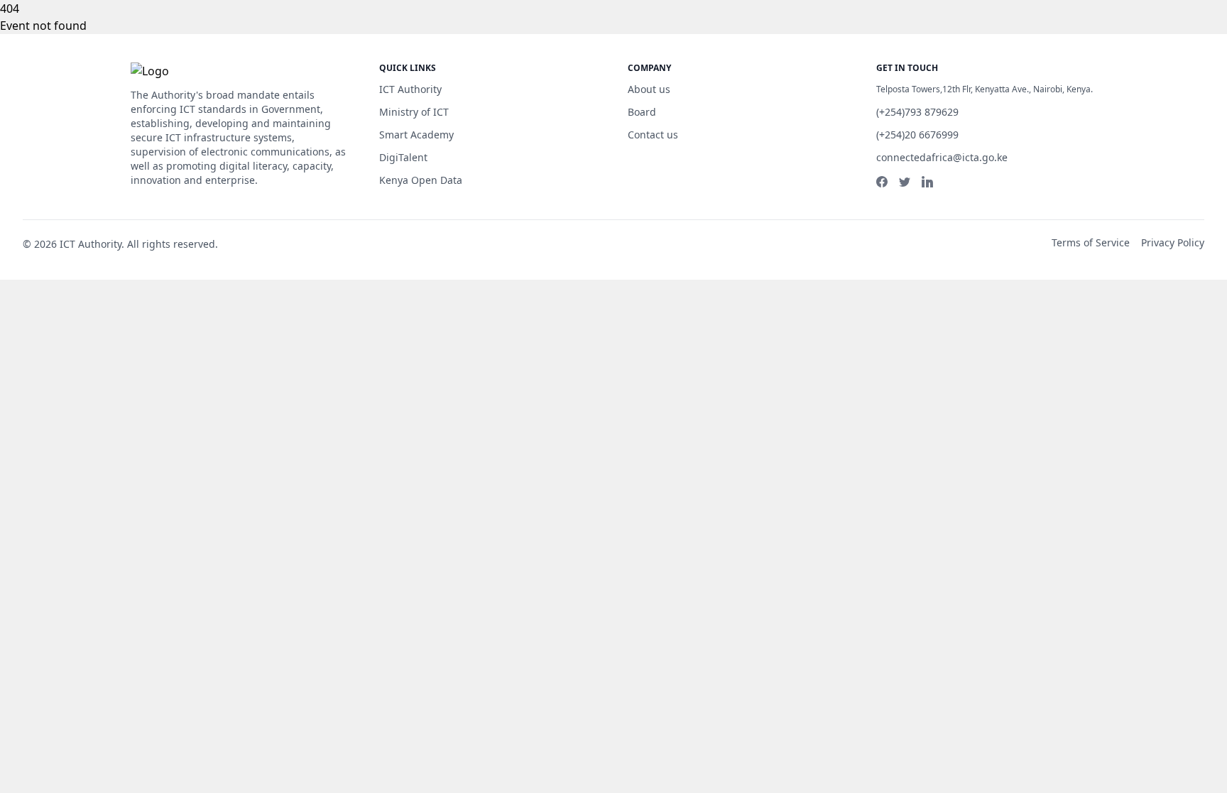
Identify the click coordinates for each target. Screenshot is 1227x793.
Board (642, 112)
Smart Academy (416, 134)
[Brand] (182, 71)
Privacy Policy (1172, 242)
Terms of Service (1091, 242)
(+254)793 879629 (917, 112)
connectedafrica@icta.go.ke (942, 157)
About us (649, 89)
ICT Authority (410, 89)
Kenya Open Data (420, 180)
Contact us (653, 134)
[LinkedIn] (927, 181)
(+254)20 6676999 (917, 134)
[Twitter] (904, 181)
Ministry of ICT (414, 112)
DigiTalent (403, 157)
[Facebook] (882, 181)
